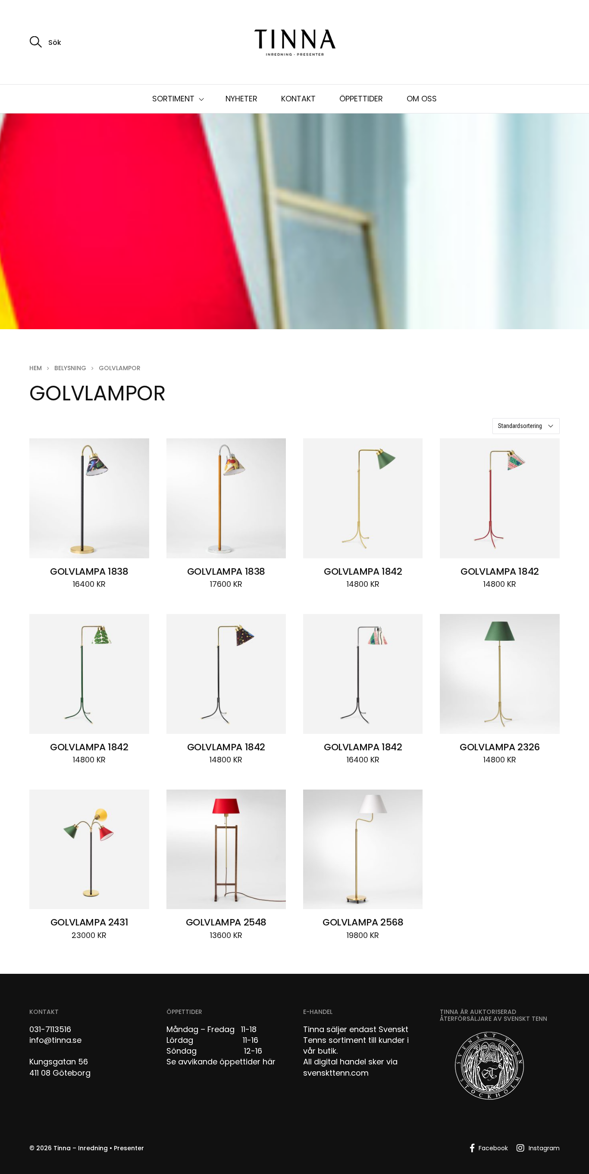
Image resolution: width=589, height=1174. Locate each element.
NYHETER (241, 98)
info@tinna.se (55, 1040)
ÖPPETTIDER (361, 98)
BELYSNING (70, 368)
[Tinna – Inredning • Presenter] (294, 43)
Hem (35, 368)
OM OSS (422, 98)
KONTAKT (298, 98)
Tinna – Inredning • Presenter (98, 1148)
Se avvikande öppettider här (221, 1061)
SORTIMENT (173, 98)
